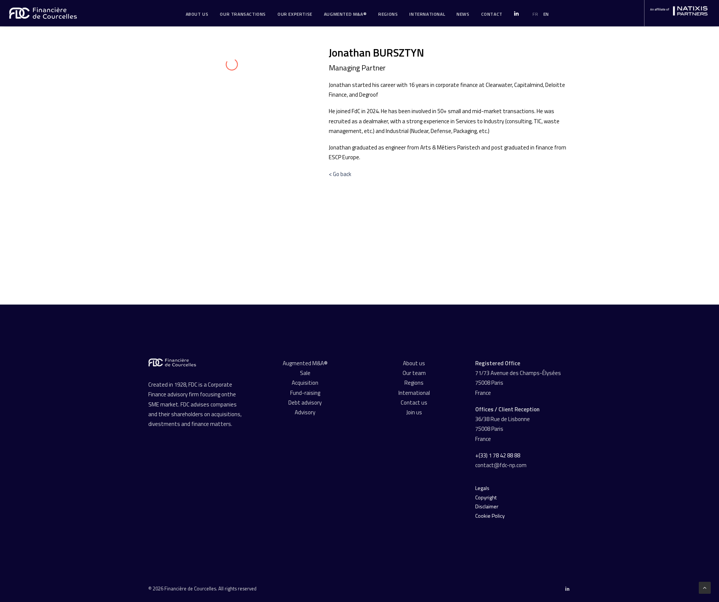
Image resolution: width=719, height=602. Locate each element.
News (462, 14)
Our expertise (294, 14)
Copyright (486, 497)
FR (535, 14)
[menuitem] (197, 14)
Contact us (414, 402)
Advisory (305, 412)
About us (414, 363)
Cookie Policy (490, 516)
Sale (305, 373)
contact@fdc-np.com (501, 465)
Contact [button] (492, 14)
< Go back (340, 174)
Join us (414, 412)
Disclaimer (486, 506)
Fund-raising (305, 392)
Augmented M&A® (345, 14)
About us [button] (197, 14)
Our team (414, 373)
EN (546, 14)
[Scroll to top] (705, 587)
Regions (388, 14)
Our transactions (243, 14)
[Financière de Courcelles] (172, 362)
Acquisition (305, 382)
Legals (482, 488)
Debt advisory (305, 402)
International (427, 14)
